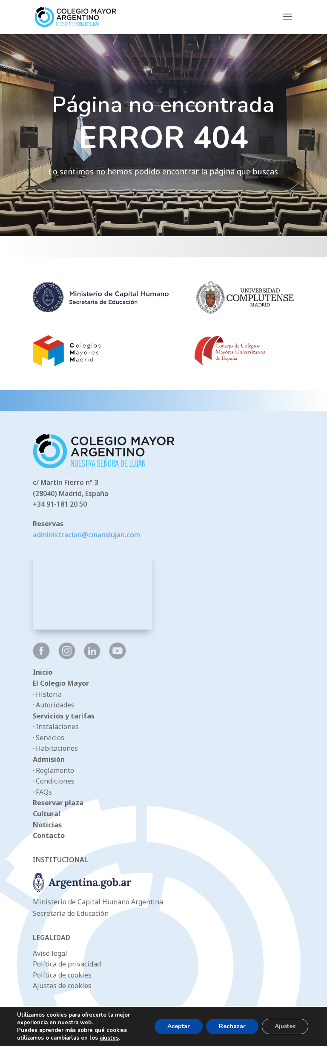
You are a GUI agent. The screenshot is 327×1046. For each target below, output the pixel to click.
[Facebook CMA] (41, 656)
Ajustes (285, 1026)
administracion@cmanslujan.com (86, 534)
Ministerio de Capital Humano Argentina (98, 901)
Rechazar (232, 1026)
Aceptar (178, 1026)
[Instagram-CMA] (66, 656)
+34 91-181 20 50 (60, 504)
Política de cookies (62, 975)
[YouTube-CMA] (117, 656)
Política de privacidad (67, 964)
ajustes (109, 1038)
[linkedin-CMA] (92, 656)
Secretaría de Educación (71, 913)
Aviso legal (50, 953)
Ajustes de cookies (62, 985)
